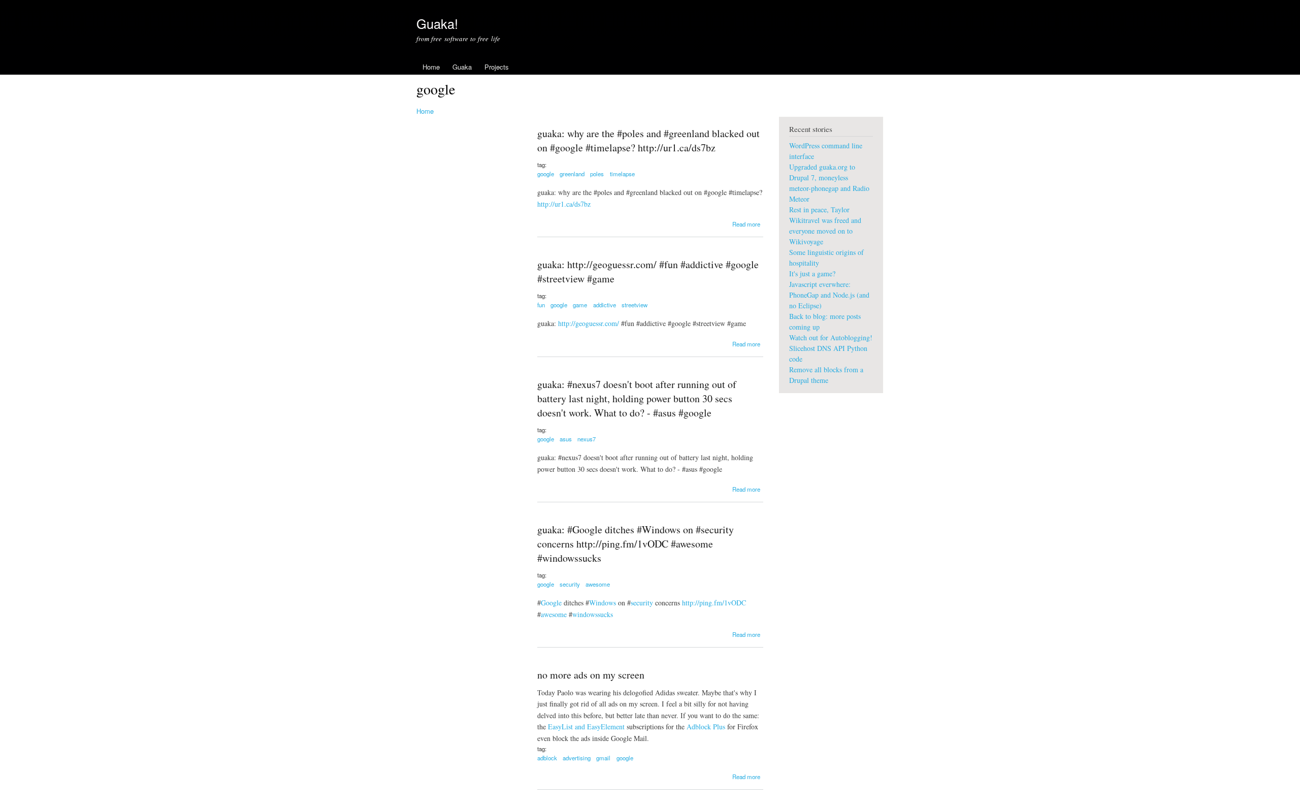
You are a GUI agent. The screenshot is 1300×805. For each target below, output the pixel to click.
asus (566, 439)
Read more (746, 224)
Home (431, 67)
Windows (602, 602)
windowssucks (592, 614)
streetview (634, 305)
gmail (603, 758)
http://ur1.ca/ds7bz (564, 204)
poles (597, 174)
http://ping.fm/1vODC (714, 602)
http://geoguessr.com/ (588, 323)
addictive (604, 305)
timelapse (622, 174)
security (570, 584)
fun (541, 305)
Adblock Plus (706, 726)
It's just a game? (812, 273)
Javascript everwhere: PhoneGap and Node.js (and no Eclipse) (829, 294)
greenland (572, 174)
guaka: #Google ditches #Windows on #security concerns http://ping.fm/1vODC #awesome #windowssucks (635, 544)
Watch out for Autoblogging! (830, 337)
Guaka (462, 67)
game (580, 305)
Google (551, 602)
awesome (598, 584)
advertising (577, 758)
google (545, 174)
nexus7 (586, 439)
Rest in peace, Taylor (819, 209)
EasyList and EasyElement (586, 726)
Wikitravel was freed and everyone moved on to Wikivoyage (825, 230)
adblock (547, 758)
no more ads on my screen (590, 675)
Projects (496, 67)
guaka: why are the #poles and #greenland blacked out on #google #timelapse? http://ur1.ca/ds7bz (648, 140)
